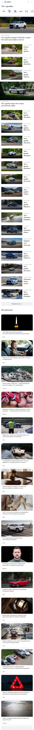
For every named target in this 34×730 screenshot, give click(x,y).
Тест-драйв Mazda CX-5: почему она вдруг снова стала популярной (28, 205)
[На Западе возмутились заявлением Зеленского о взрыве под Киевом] (17, 558)
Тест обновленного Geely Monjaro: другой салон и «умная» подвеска (28, 230)
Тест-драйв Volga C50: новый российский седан (12, 105)
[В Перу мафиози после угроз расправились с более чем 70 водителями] (17, 635)
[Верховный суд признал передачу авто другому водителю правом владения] (17, 610)
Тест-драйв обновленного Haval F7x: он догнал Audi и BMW (28, 154)
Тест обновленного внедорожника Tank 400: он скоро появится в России (28, 217)
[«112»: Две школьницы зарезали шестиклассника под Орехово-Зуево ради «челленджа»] (17, 326)
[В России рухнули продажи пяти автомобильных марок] (17, 532)
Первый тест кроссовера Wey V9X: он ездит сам (28, 243)
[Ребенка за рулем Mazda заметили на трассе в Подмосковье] (17, 352)
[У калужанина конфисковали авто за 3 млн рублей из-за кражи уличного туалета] (17, 455)
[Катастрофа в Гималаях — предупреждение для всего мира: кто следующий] (17, 378)
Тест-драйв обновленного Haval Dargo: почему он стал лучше (28, 115)
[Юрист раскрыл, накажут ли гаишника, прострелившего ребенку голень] (17, 481)
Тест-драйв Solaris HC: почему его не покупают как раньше (28, 256)
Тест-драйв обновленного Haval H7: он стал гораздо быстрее (28, 166)
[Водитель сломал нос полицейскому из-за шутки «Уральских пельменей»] (17, 429)
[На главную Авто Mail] (8, 2)
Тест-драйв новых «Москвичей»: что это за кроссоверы (28, 192)
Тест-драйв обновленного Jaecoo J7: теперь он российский (28, 141)
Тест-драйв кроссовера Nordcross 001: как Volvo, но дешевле (28, 179)
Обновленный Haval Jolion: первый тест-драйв (28, 281)
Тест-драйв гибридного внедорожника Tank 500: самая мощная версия (28, 294)
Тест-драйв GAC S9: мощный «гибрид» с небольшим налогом (28, 128)
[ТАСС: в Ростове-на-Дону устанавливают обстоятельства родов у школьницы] (17, 507)
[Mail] (5, 2)
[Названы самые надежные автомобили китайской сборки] (17, 584)
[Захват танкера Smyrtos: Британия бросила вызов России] (17, 713)
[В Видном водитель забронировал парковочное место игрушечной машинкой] (17, 661)
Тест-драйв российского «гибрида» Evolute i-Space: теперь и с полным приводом (28, 269)
